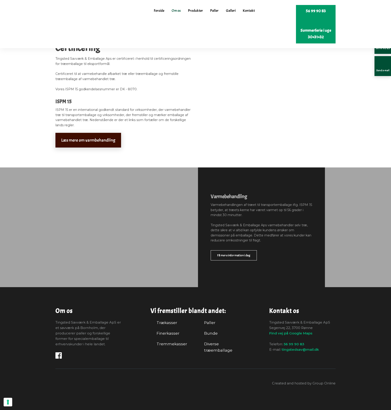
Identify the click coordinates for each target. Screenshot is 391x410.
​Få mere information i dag (233, 255)
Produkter (195, 10)
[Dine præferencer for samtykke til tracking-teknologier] (8, 402)
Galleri (231, 10)
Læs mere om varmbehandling (88, 140)
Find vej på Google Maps (290, 333)
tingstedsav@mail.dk (300, 349)
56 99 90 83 (294, 344)
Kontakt (249, 10)
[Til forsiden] (84, 12)
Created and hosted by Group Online (304, 383)
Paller (214, 10)
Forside (159, 10)
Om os (176, 10)
